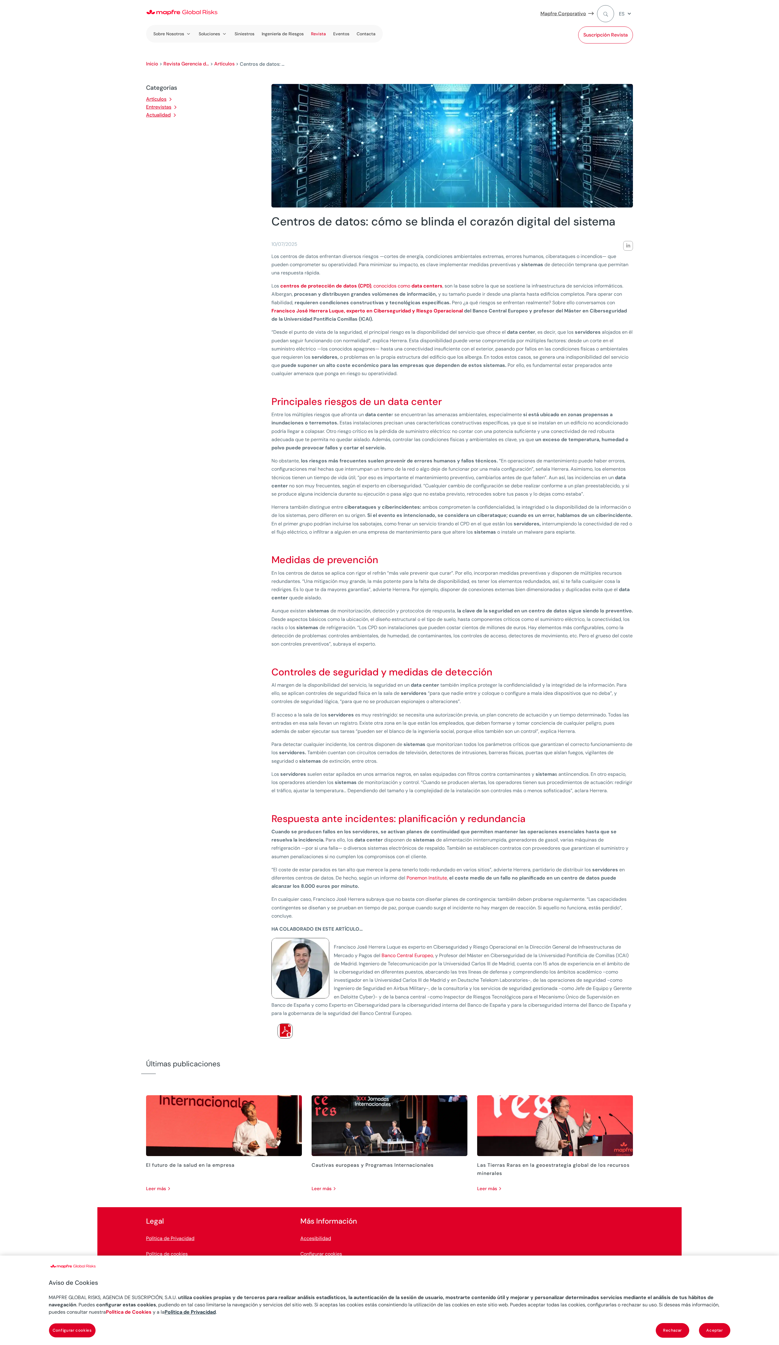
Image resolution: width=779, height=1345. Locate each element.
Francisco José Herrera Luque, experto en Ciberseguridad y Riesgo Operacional (367, 311)
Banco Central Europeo (407, 955)
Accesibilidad (315, 1238)
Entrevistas (158, 107)
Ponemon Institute (427, 878)
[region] (389, 1300)
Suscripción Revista (605, 35)
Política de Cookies (129, 1312)
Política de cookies (167, 1254)
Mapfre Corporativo (563, 13)
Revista (318, 34)
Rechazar (672, 1330)
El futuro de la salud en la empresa (190, 1165)
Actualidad (158, 115)
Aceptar (714, 1330)
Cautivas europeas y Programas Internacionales (373, 1165)
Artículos (224, 64)
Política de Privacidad (170, 1238)
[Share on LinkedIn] (628, 246)
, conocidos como (361, 286)
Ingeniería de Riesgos (283, 34)
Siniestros (244, 34)
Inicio (152, 64)
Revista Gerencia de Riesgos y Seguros (186, 64)
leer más (156, 1189)
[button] (626, 14)
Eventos (341, 34)
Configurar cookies (321, 1254)
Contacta (366, 34)
